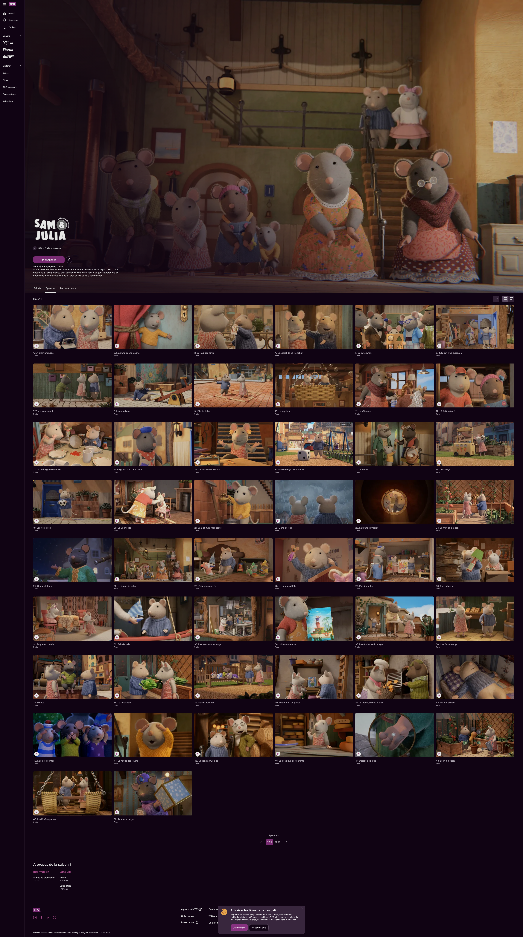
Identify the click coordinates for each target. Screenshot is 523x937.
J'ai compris (239, 927)
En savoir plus (259, 927)
